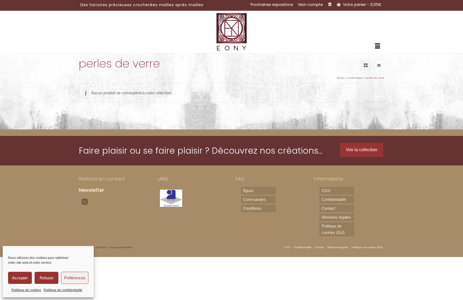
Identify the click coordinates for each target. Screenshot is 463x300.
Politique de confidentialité (63, 290)
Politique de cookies (26, 290)
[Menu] (377, 46)
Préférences (74, 278)
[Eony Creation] (232, 31)
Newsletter (91, 190)
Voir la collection (361, 149)
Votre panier (362, 4)
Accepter (20, 278)
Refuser (47, 278)
